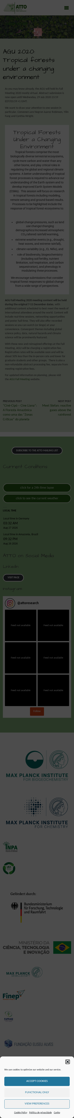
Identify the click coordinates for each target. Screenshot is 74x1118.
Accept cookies (37, 1081)
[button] (68, 1062)
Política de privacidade (40, 1112)
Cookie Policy (20, 1112)
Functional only (37, 1092)
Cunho (57, 1112)
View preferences (37, 1103)
